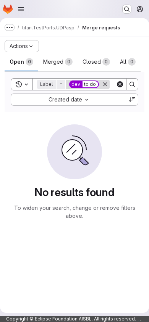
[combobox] (68, 99)
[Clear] (120, 84)
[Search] (132, 84)
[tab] (21, 61)
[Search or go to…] (126, 9)
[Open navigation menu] (21, 9)
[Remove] (105, 84)
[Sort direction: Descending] (132, 99)
